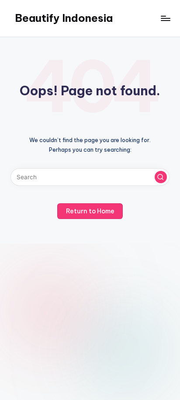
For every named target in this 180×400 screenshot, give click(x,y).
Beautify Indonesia (64, 17)
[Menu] (165, 18)
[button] (161, 177)
